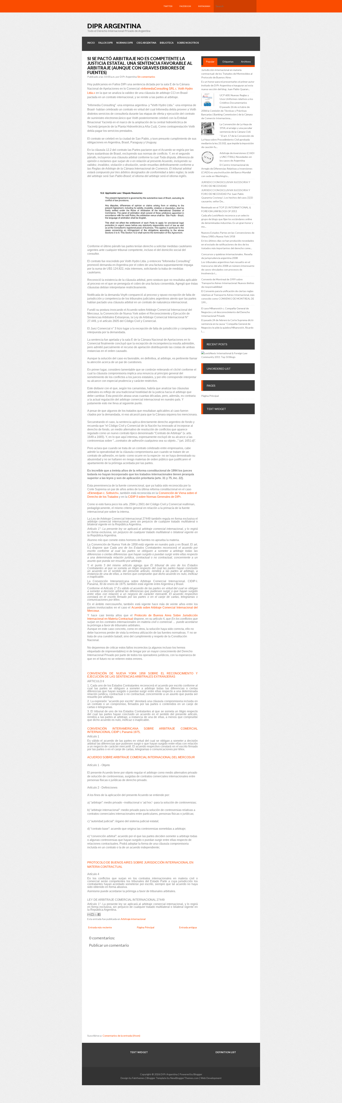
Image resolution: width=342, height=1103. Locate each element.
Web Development (211, 1077)
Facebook (185, 6)
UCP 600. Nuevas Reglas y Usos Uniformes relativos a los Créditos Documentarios (236, 99)
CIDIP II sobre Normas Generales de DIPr (154, 496)
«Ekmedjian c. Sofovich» (103, 493)
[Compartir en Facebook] (99, 914)
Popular (210, 61)
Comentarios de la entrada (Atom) (121, 1035)
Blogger (197, 1074)
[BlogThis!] (92, 914)
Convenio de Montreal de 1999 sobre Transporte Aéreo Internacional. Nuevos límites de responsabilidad (227, 283)
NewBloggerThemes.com (184, 1077)
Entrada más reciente (100, 927)
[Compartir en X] (95, 914)
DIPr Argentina (114, 26)
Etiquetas (228, 61)
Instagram (204, 6)
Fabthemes (138, 1077)
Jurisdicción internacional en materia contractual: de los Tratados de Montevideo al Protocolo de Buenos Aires (226, 73)
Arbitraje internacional (133, 918)
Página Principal (145, 927)
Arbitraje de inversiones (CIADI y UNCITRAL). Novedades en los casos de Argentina (237, 157)
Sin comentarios (146, 76)
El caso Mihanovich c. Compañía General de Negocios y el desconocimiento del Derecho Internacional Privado (225, 312)
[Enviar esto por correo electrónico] (89, 914)
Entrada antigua (188, 927)
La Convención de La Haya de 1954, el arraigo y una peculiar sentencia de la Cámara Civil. (236, 128)
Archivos (246, 61)
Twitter (168, 6)
